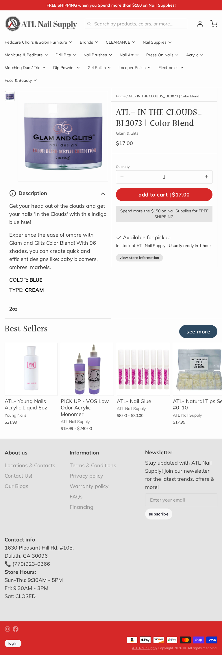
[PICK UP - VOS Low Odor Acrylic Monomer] (87, 369)
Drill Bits (63, 54)
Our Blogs (16, 486)
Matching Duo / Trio (22, 67)
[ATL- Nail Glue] (143, 369)
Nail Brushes (95, 54)
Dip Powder (64, 67)
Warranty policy (89, 486)
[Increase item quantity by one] (206, 176)
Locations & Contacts (30, 465)
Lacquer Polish (132, 67)
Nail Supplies (154, 42)
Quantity (123, 166)
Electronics (168, 67)
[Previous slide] (192, 351)
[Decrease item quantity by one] (122, 176)
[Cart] (211, 23)
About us (16, 452)
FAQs (76, 496)
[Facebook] (15, 629)
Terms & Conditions (93, 465)
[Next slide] (210, 351)
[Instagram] (7, 629)
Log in (13, 643)
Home (121, 96)
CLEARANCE (118, 42)
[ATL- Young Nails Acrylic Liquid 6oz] (31, 369)
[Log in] (198, 23)
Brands (86, 42)
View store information (139, 257)
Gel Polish (97, 67)
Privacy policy (86, 475)
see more (198, 331)
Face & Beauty (18, 80)
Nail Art (127, 54)
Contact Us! (18, 475)
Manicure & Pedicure (24, 54)
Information (84, 452)
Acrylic (192, 54)
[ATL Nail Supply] (41, 23)
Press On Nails (159, 54)
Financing (81, 507)
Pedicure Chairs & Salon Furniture (36, 42)
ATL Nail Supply (144, 648)
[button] (164, 194)
